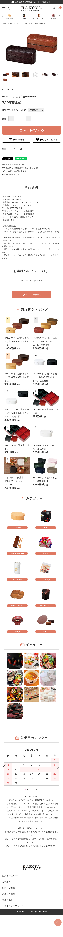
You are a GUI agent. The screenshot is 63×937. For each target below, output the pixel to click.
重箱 (24, 18)
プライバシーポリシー (13, 906)
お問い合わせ (16, 139)
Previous (3, 16)
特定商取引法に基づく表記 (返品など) (20, 168)
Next (60, 16)
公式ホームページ (10, 876)
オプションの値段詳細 (13, 164)
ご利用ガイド (8, 882)
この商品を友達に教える (14, 171)
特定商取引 (7, 900)
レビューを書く (31, 294)
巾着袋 (53, 18)
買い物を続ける (10, 175)
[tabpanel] (31, 49)
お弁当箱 (9, 18)
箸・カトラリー (39, 18)
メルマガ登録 (8, 894)
